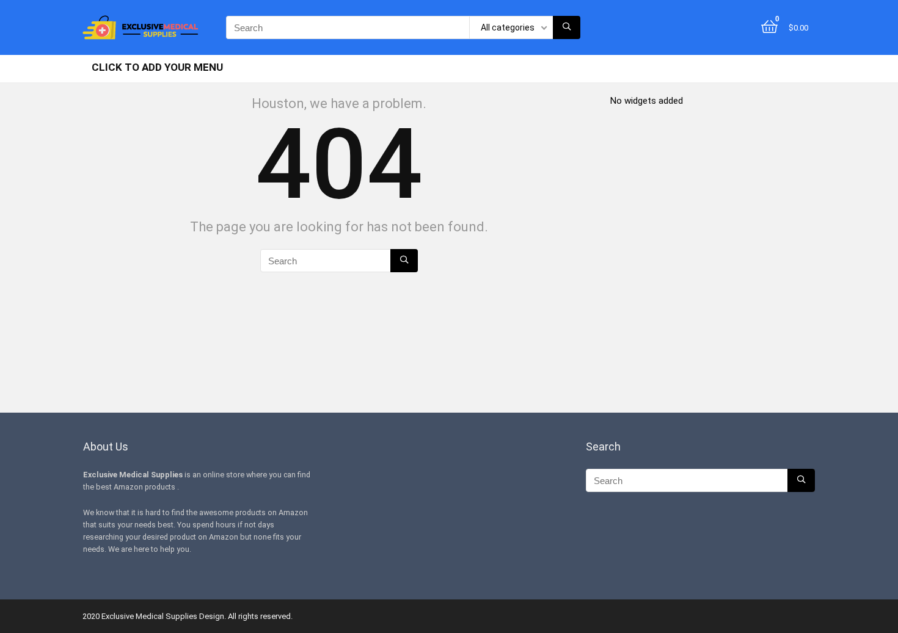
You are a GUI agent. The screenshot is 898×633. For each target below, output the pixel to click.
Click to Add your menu (157, 67)
